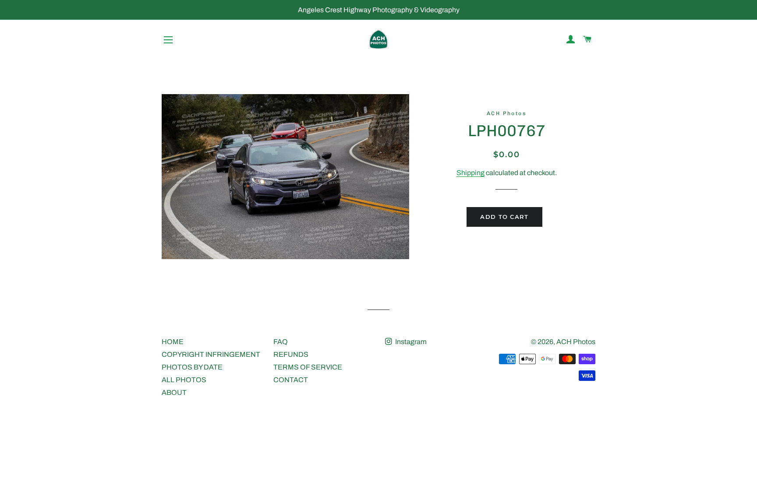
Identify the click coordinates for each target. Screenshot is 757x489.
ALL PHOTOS (184, 379)
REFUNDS (290, 354)
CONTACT (290, 379)
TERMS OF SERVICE (307, 367)
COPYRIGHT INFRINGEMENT (211, 354)
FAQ (280, 341)
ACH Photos (575, 341)
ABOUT (174, 392)
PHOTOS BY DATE (192, 367)
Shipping (470, 172)
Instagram (410, 341)
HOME (173, 341)
